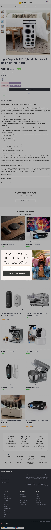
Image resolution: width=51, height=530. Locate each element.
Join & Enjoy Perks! (16, 274)
